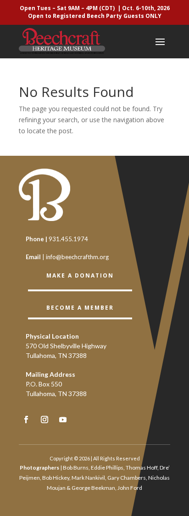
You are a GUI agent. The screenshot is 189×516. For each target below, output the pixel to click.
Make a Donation (80, 275)
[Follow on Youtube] (63, 419)
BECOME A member (80, 308)
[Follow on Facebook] (26, 419)
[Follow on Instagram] (44, 419)
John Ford (129, 487)
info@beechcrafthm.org (77, 257)
